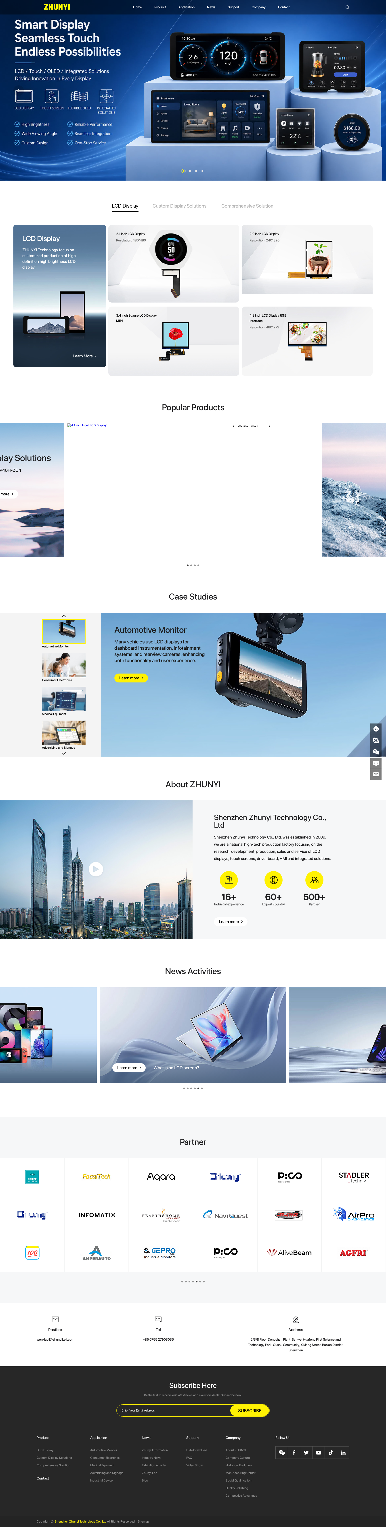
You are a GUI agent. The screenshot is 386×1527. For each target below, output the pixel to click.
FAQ (189, 1457)
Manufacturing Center (241, 1473)
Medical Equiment (102, 1465)
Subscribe (249, 1410)
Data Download (196, 1450)
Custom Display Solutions (54, 1457)
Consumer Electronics (105, 1457)
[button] (183, 171)
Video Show (194, 1465)
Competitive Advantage (241, 1495)
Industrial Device (101, 1480)
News (211, 7)
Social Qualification (239, 1480)
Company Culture (238, 1457)
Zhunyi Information (155, 1450)
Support (233, 7)
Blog (145, 1480)
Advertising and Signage (106, 1473)
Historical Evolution (239, 1465)
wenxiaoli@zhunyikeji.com (55, 1339)
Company (259, 7)
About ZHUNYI (236, 1450)
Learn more (229, 921)
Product (160, 7)
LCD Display (45, 1450)
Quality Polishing (237, 1488)
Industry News (151, 1457)
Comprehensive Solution (53, 1465)
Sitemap (143, 1521)
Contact (284, 7)
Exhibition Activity (154, 1465)
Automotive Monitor (103, 1450)
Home (137, 7)
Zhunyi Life (149, 1473)
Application (186, 7)
